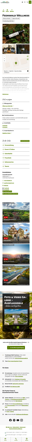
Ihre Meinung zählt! (15, 386)
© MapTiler (11, 71)
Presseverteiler (11, 405)
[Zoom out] (4, 59)
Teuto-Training (10, 411)
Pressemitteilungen (18, 403)
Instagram (4, 127)
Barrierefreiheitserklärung (15, 428)
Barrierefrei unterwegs (18, 383)
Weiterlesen (5, 94)
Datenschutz (16, 427)
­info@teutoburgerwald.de (21, 358)
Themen (7, 399)
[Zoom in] (4, 56)
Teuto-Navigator (19, 376)
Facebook (4, 125)
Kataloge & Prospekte (20, 379)
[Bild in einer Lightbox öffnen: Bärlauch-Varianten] (23, 49)
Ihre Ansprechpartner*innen (15, 361)
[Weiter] (18, 327)
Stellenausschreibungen (22, 414)
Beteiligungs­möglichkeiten (18, 399)
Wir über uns (9, 427)
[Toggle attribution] (28, 71)
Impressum (22, 427)
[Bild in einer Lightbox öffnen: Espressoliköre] (9, 49)
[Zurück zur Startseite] (5, 2)
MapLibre (6, 71)
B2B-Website (19, 401)
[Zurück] (14, 327)
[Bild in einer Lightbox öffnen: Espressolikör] (16, 34)
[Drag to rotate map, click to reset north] (4, 61)
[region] (16, 64)
